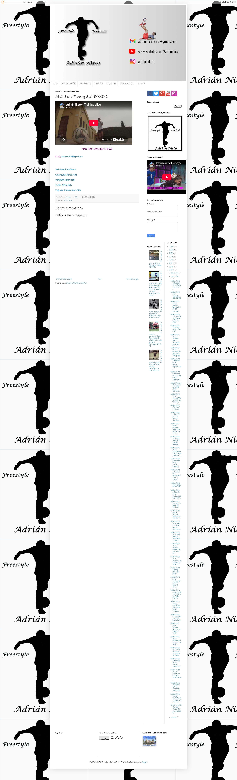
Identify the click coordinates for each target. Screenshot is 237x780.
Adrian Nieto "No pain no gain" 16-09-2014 (176, 504)
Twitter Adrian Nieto (63, 185)
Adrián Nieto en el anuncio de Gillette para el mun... (175, 582)
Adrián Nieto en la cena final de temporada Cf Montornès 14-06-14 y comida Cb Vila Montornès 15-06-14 (155, 284)
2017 (171, 263)
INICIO (55, 83)
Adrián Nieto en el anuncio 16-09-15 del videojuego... (176, 352)
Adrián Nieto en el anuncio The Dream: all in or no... (176, 561)
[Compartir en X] (88, 197)
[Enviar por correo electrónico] (83, 197)
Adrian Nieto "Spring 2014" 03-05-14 (175, 571)
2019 (171, 257)
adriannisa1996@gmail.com (72, 156)
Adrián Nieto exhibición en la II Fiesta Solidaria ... (175, 463)
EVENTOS (98, 83)
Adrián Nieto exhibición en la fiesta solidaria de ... (176, 285)
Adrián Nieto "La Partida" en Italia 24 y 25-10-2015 (176, 318)
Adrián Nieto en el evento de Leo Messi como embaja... (175, 606)
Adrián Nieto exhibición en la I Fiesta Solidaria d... (176, 663)
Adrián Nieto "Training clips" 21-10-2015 (176, 328)
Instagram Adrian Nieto (64, 180)
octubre (174, 717)
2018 (171, 260)
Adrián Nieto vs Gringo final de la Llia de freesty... (175, 440)
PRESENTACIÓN (69, 83)
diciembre (175, 273)
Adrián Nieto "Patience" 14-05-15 (175, 407)
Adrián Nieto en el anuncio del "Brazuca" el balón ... (176, 640)
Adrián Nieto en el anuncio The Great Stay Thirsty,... (176, 398)
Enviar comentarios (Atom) (76, 283)
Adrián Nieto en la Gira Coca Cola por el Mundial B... (176, 525)
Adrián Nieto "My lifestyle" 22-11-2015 (176, 295)
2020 (171, 253)
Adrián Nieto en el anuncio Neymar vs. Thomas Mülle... (176, 628)
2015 (171, 270)
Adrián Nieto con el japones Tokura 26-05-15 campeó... (176, 306)
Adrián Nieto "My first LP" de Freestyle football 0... (175, 687)
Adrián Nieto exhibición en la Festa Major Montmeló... (176, 376)
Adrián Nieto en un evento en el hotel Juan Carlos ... (176, 675)
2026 (171, 246)
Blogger (144, 762)
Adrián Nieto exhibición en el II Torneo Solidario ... (175, 416)
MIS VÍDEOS (85, 83)
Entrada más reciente (64, 279)
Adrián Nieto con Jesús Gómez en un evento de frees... (175, 652)
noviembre (175, 276)
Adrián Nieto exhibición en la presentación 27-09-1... (176, 494)
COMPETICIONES (127, 83)
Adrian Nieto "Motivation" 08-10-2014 (176, 485)
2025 (171, 250)
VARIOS (141, 83)
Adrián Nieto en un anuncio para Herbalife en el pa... (175, 339)
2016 (171, 267)
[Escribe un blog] (86, 197)
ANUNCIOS (111, 83)
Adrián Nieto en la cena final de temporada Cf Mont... (176, 536)
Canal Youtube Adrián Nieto (66, 175)
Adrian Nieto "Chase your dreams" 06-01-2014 (176, 617)
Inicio (99, 279)
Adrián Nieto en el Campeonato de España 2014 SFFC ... (176, 452)
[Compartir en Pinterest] (93, 197)
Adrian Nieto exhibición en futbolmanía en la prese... (176, 475)
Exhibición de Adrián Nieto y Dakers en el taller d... (176, 514)
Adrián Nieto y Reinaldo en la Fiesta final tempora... (176, 387)
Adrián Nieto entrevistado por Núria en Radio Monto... (176, 594)
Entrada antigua (132, 279)
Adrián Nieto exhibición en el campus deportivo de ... (176, 364)
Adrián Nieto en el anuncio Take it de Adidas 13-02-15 (175, 428)
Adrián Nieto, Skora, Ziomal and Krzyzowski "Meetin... (176, 698)
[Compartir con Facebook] (91, 197)
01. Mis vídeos (68, 200)
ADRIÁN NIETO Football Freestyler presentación (176, 709)
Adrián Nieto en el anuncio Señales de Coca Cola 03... (175, 549)
